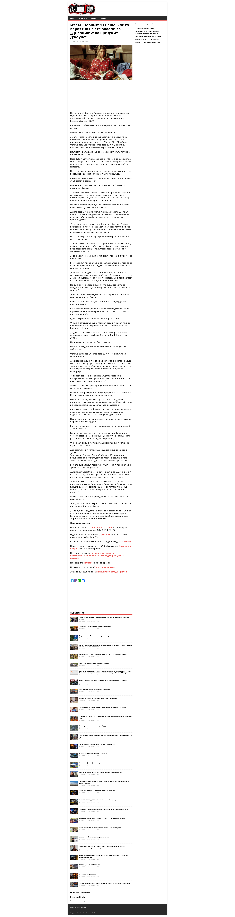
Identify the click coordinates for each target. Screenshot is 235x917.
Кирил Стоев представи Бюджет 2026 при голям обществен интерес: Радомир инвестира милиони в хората (105, 646)
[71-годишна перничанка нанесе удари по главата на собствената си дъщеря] (74, 886)
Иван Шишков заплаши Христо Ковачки (148, 36)
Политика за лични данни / (143, 24)
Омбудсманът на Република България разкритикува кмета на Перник (103, 707)
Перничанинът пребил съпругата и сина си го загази (97, 791)
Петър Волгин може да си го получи (147, 39)
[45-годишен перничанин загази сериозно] (74, 757)
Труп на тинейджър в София (144, 28)
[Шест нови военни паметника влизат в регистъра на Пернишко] (74, 776)
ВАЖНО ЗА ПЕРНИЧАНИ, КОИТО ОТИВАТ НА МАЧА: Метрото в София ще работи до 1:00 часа (103, 856)
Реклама (103, 18)
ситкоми (87, 562)
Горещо (93, 18)
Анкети (72, 907)
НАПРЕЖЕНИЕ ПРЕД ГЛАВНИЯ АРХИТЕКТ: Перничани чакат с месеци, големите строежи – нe (105, 736)
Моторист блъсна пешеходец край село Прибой (95, 689)
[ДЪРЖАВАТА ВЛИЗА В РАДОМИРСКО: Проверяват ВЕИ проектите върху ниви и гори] (74, 720)
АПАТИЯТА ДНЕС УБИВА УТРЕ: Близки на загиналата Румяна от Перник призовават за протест (103, 681)
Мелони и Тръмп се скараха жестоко (147, 42)
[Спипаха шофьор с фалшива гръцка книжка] (74, 766)
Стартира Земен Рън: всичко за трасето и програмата (97, 636)
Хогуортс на (104, 567)
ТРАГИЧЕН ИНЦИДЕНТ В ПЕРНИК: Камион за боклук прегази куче (101, 800)
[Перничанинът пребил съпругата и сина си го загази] (74, 794)
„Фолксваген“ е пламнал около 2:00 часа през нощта (96, 744)
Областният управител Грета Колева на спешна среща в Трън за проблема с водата (104, 618)
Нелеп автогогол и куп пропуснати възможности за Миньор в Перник (103, 654)
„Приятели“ (105, 534)
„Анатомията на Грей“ (101, 527)
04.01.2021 (75, 41)
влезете (79, 901)
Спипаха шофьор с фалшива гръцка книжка (94, 763)
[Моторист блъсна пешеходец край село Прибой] (74, 692)
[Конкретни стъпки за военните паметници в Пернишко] (74, 702)
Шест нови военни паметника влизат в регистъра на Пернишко (100, 772)
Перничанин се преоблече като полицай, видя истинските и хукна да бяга (104, 809)
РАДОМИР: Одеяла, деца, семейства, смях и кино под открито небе (102, 818)
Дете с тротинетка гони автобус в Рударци (93, 726)
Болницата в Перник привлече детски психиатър (95, 626)
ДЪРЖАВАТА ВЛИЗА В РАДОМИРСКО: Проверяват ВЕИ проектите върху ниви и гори (105, 717)
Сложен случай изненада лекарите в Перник (94, 837)
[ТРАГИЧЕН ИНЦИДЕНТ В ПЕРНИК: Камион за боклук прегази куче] (74, 803)
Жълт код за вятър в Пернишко (89, 865)
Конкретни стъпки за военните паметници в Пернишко (98, 698)
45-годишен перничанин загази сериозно (93, 754)
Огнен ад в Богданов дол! (87, 874)
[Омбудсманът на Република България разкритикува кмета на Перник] (74, 711)
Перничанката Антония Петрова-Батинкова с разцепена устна (100, 828)
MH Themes (95, 913)
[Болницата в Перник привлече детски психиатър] (74, 630)
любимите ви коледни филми (111, 571)
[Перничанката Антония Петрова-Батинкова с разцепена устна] (74, 831)
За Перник (83, 18)
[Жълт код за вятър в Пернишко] (74, 868)
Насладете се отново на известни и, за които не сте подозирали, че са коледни (97, 556)
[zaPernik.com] (81, 15)
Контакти (155, 24)
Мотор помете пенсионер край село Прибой (94, 663)
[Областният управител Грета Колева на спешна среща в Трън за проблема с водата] (74, 621)
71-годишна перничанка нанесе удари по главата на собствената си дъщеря (104, 883)
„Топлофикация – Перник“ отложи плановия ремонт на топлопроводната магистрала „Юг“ (104, 782)
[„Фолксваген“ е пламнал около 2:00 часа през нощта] (74, 748)
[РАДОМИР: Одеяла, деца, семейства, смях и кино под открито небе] (74, 822)
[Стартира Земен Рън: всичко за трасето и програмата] (74, 639)
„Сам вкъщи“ (125, 541)
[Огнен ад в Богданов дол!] (74, 877)
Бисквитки (83, 907)
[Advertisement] (101, 94)
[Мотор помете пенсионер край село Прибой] (74, 665)
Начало (72, 18)
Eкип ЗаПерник (91, 621)
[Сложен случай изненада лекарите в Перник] (74, 840)
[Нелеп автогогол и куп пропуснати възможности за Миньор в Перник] (74, 658)
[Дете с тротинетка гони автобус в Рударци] (74, 729)
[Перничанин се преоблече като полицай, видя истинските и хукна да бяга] (74, 813)
